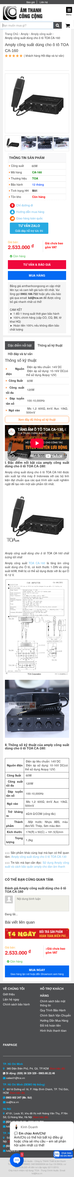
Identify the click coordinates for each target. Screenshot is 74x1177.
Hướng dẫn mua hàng (29, 212)
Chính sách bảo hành (16, 1004)
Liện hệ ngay (11, 999)
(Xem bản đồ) (57, 1068)
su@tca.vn (12, 1102)
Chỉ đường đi (24, 205)
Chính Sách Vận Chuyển (55, 1015)
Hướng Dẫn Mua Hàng (54, 1020)
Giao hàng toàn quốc (29, 218)
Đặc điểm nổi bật (20, 345)
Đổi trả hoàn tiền (50, 1025)
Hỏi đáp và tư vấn (20, 353)
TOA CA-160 (38, 563)
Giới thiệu (9, 994)
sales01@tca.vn (15, 1078)
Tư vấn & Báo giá (37, 264)
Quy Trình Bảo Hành (53, 1010)
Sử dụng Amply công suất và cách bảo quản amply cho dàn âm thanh (37, 864)
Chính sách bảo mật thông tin (52, 1003)
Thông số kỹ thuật (49, 345)
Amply (24, 34)
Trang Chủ (11, 34)
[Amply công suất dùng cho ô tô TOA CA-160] (37, 98)
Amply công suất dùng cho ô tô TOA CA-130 (39, 857)
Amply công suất (41, 34)
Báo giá (30, 2)
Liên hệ (44, 2)
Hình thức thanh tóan (53, 1030)
